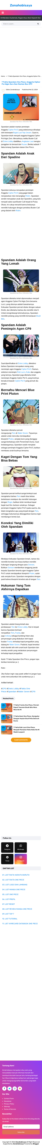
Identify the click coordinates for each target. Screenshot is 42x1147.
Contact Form (9, 1099)
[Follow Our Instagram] (15, 1088)
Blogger (36, 1144)
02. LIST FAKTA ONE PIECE (13, 880)
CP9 (33, 691)
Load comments (21, 740)
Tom (13, 433)
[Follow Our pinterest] (20, 1088)
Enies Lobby (8, 141)
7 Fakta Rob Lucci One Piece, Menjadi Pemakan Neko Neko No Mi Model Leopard (26, 729)
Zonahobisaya (18, 1144)
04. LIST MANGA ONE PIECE (13, 889)
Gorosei (31, 565)
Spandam (12, 691)
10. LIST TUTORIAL (9, 919)
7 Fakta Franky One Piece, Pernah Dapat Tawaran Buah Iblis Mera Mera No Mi (26, 707)
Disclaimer (7, 1101)
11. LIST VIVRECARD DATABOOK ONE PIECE (20, 924)
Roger (10, 502)
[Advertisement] (21, 50)
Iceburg (8, 636)
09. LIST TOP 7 (8, 914)
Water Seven (23, 433)
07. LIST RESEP (8, 904)
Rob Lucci (21, 372)
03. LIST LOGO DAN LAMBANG (14, 885)
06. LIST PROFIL (8, 899)
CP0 (4, 688)
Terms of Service (10, 1109)
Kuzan (24, 144)
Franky (17, 633)
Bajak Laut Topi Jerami (22, 133)
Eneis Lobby (13, 688)
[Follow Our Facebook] (4, 1088)
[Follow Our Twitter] (9, 1088)
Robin (27, 196)
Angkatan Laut (27, 141)
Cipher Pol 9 (13, 130)
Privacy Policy (9, 1104)
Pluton (11, 439)
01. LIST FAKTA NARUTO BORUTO (15, 875)
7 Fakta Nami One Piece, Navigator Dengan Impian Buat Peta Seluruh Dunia (26, 718)
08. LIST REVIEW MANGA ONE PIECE (17, 909)
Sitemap (7, 1106)
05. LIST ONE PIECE (10, 894)
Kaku (28, 372)
